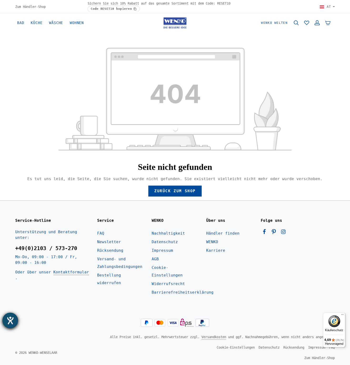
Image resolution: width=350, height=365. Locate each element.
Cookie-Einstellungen (167, 271)
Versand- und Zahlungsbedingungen (119, 263)
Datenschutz (165, 242)
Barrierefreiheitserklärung (183, 292)
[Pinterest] (275, 233)
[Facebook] (265, 233)
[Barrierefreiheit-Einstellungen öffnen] (10, 320)
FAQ (100, 233)
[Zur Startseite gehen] (175, 23)
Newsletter (109, 242)
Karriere (215, 250)
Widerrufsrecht (168, 283)
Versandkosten (213, 337)
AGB (155, 259)
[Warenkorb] (328, 23)
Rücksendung (110, 250)
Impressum (162, 250)
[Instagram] (283, 233)
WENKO (212, 242)
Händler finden (223, 233)
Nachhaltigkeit (168, 233)
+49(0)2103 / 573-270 (46, 248)
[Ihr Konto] (317, 23)
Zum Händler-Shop (30, 6)
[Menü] (342, 315)
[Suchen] (296, 23)
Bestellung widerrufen (109, 279)
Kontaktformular (71, 272)
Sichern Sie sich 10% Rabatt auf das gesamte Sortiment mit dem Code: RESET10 (159, 3)
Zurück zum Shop (175, 191)
